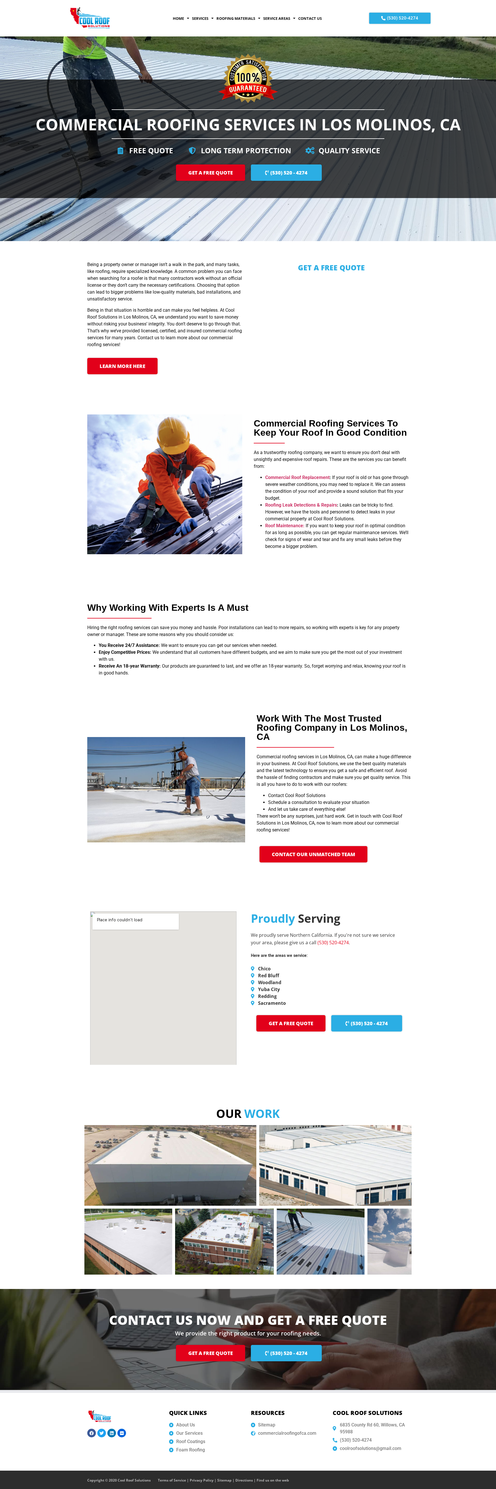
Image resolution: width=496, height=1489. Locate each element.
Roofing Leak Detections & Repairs (301, 505)
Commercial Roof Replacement (297, 477)
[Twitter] (101, 1433)
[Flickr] (121, 1433)
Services (200, 18)
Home (178, 18)
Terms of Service (172, 1480)
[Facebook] (91, 1433)
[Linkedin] (111, 1433)
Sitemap (224, 1480)
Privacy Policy (202, 1480)
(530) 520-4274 (333, 942)
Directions (244, 1480)
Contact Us (310, 18)
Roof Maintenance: (285, 525)
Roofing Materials (235, 18)
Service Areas (276, 18)
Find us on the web (273, 1480)
